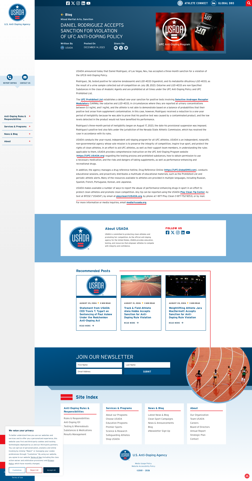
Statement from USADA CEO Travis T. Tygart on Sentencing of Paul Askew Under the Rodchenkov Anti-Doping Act (96, 314)
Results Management (75, 434)
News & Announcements (161, 422)
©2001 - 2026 (143, 470)
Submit (147, 371)
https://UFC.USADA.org (90, 155)
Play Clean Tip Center (192, 192)
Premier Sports (114, 427)
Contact (194, 438)
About (7, 141)
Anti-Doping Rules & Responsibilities (15, 117)
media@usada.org (136, 202)
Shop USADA (113, 439)
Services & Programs (15, 126)
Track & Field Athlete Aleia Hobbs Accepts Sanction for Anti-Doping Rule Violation (137, 312)
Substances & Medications (78, 430)
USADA (69, 47)
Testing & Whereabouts (76, 426)
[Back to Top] (247, 476)
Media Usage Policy (143, 463)
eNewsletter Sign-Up (159, 430)
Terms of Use (36, 457)
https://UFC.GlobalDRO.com (180, 169)
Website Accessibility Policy (143, 466)
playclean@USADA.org (129, 196)
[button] (17, 16)
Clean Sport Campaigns (160, 418)
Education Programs (116, 422)
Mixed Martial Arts (71, 19)
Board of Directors (200, 427)
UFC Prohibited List (92, 99)
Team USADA (197, 418)
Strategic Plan (197, 435)
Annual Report (198, 430)
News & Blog (11, 134)
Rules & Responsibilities (76, 418)
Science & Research (116, 431)
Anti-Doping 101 (72, 422)
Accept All (51, 470)
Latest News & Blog (158, 414)
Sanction (88, 19)
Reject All (34, 470)
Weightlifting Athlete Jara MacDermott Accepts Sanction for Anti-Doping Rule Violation (185, 312)
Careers (194, 422)
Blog (150, 427)
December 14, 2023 (94, 47)
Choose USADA (114, 418)
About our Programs (116, 414)
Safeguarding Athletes (118, 435)
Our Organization (199, 414)
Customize (17, 470)
